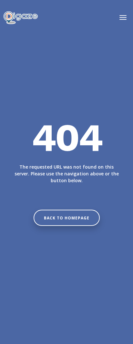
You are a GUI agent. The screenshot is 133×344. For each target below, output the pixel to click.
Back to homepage (66, 218)
